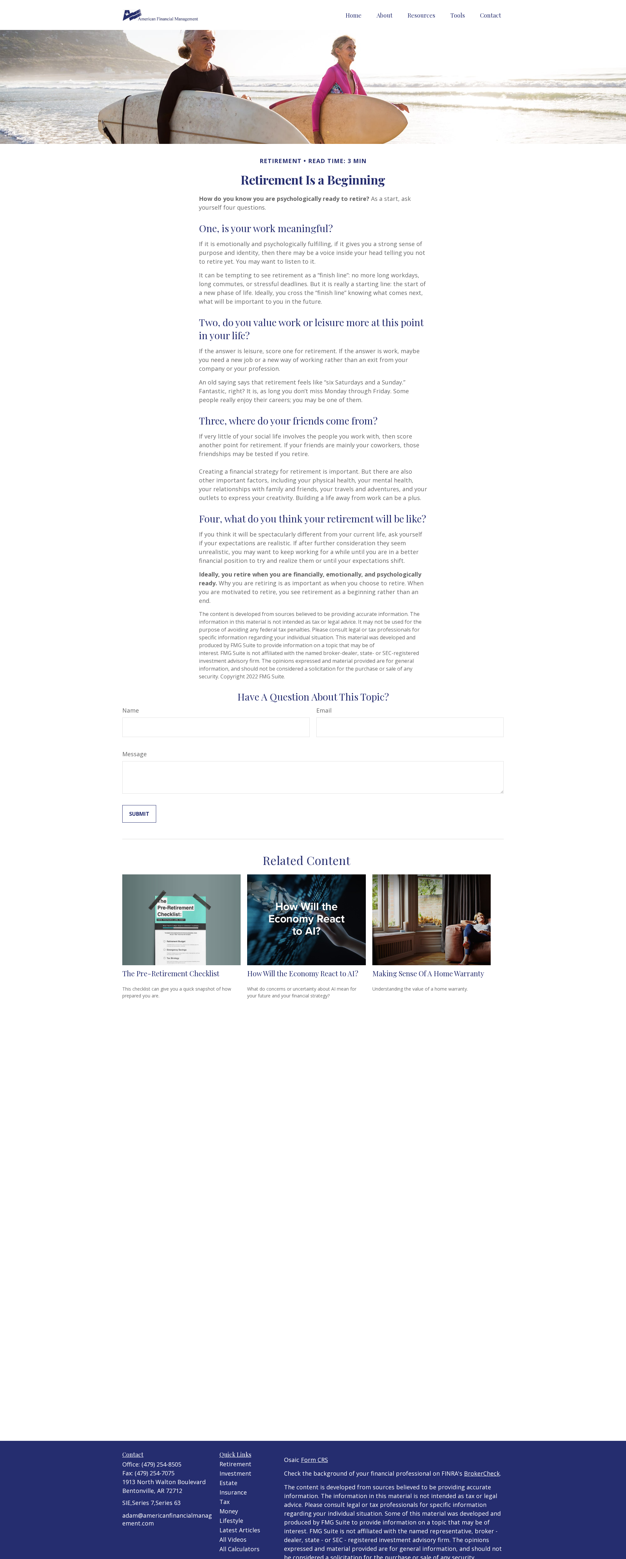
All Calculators (239, 1549)
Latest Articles (239, 1530)
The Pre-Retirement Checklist (170, 973)
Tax (224, 1502)
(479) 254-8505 (161, 1464)
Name (130, 710)
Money (228, 1511)
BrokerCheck (482, 1473)
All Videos (232, 1539)
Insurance (233, 1492)
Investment (235, 1473)
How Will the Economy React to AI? (302, 973)
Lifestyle (231, 1520)
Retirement (235, 1464)
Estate (228, 1483)
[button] (353, 15)
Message (134, 754)
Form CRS (314, 1460)
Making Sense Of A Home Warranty (428, 973)
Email (324, 710)
